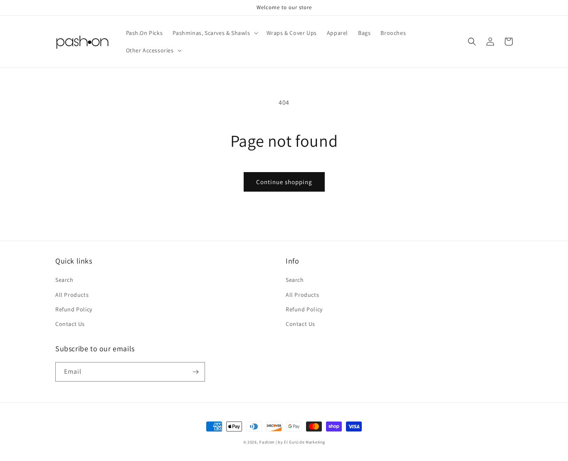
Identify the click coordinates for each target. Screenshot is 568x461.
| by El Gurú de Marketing (300, 442)
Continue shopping (284, 182)
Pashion (266, 442)
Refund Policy (73, 309)
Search (64, 280)
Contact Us (70, 324)
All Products (72, 294)
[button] (214, 33)
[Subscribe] (195, 372)
